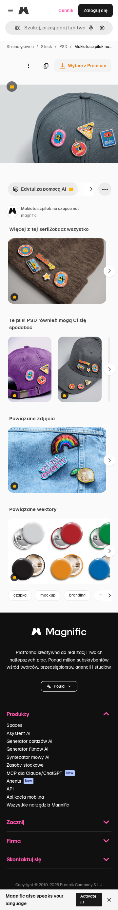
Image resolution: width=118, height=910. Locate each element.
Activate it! (88, 899)
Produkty (18, 713)
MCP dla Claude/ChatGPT (40, 773)
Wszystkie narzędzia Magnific (38, 805)
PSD (63, 46)
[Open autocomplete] (15, 27)
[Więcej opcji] (28, 65)
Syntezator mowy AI (28, 757)
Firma (14, 840)
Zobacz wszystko (68, 229)
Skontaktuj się (24, 859)
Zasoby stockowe (25, 765)
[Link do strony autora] (12, 212)
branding (77, 595)
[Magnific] (59, 633)
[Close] (109, 900)
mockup (47, 595)
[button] (59, 686)
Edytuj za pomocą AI (39, 191)
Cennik (66, 10)
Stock (46, 46)
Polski (59, 686)
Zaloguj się (96, 10)
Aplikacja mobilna (25, 797)
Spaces (14, 725)
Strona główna (20, 46)
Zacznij (15, 822)
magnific (29, 215)
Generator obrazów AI (29, 741)
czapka (20, 595)
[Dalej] (91, 189)
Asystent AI (18, 733)
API (10, 789)
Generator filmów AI (28, 749)
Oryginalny (45, 87)
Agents (19, 781)
